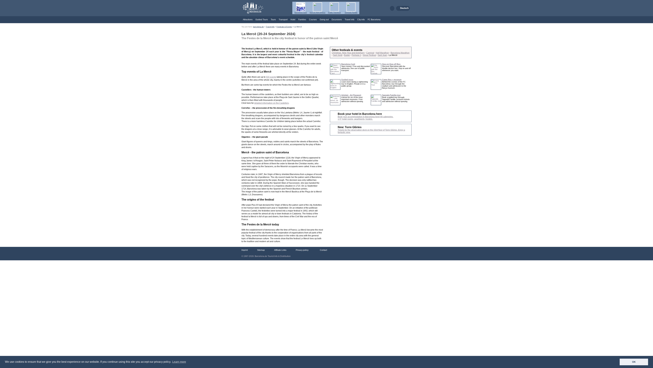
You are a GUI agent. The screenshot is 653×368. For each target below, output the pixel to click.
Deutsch (404, 8)
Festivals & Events (284, 27)
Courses (313, 19)
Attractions (248, 19)
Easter (347, 55)
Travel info (349, 19)
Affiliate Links (280, 250)
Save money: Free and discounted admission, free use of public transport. (355, 68)
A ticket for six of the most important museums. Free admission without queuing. (352, 99)
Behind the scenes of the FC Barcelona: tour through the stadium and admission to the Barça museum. (394, 85)
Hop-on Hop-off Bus (391, 64)
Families (302, 19)
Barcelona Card (348, 64)
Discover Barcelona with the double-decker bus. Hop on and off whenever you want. (396, 68)
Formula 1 (356, 55)
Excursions (337, 19)
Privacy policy (302, 250)
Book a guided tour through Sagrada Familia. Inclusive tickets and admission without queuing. (396, 99)
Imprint (244, 250)
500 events (271, 77)
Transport (283, 19)
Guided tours (347, 80)
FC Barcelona (374, 19)
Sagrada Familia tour (391, 95)
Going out (324, 19)
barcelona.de (258, 27)
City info (361, 19)
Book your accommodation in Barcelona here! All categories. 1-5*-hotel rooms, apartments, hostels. (365, 118)
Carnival (370, 53)
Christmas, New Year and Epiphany (348, 53)
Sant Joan (382, 55)
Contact (323, 250)
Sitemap (261, 250)
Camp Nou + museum (391, 80)
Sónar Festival (369, 55)
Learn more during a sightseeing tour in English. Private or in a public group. (354, 84)
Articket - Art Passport (351, 95)
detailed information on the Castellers (271, 103)
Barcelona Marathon (400, 53)
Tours (273, 19)
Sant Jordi (337, 55)
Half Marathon (382, 53)
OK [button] (634, 362)
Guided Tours (261, 19)
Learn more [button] (179, 361)
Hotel (292, 19)
